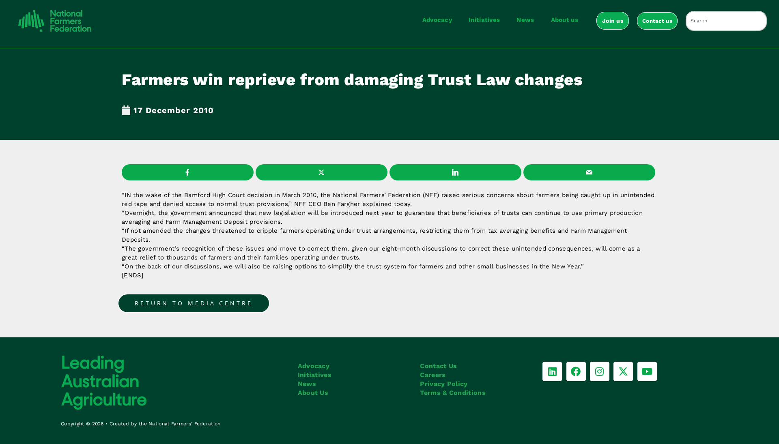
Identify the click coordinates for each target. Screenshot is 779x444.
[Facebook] (576, 371)
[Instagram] (599, 371)
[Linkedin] (552, 371)
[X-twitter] (623, 371)
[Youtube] (647, 371)
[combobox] (726, 21)
